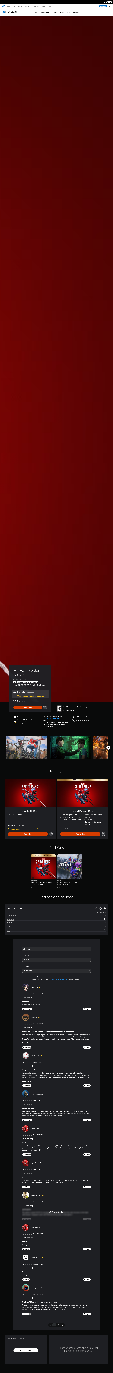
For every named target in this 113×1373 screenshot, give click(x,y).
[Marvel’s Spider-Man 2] (26, 747)
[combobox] (56, 949)
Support (50, 6)
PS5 (14, 6)
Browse (76, 12)
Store (8, 6)
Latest (36, 12)
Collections (45, 12)
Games (20, 6)
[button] (53, 718)
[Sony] (108, 3)
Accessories (35, 6)
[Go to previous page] (50, 1325)
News (43, 6)
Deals (55, 12)
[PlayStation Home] (4, 6)
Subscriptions (65, 12)
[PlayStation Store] (11, 12)
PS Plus (27, 6)
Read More (26, 1043)
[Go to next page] (63, 1325)
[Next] (108, 748)
